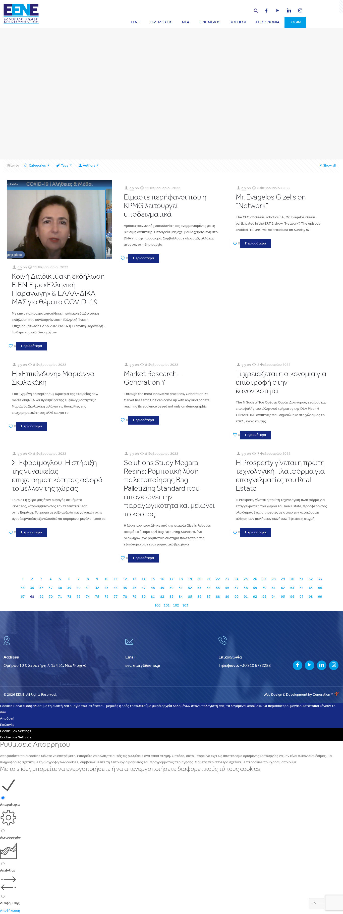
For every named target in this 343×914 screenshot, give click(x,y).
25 (246, 579)
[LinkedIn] (286, 11)
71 (60, 597)
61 (274, 588)
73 (79, 597)
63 (292, 588)
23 (227, 579)
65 (311, 588)
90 (237, 597)
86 (199, 597)
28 (274, 579)
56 (227, 588)
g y (20, 267)
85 (190, 597)
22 (218, 579)
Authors (89, 166)
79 (134, 597)
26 (255, 579)
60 (264, 588)
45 (125, 588)
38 (60, 588)
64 (302, 588)
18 (181, 579)
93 (264, 597)
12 (125, 579)
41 (88, 588)
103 (185, 605)
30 (292, 579)
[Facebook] (263, 11)
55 (218, 588)
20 (199, 579)
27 (264, 579)
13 (134, 579)
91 (246, 597)
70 (51, 597)
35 (32, 588)
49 (162, 588)
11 (116, 579)
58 (246, 588)
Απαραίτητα (10, 805)
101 (167, 605)
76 (106, 597)
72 (69, 597)
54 (209, 588)
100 (157, 605)
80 (144, 597)
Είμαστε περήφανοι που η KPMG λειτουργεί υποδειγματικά (165, 206)
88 (218, 597)
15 (153, 579)
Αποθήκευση (10, 911)
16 (162, 579)
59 (255, 588)
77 (116, 597)
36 (41, 588)
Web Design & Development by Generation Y (299, 695)
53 (199, 588)
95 (283, 597)
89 (227, 597)
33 (320, 579)
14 (144, 579)
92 (255, 597)
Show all (329, 166)
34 (23, 588)
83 (171, 597)
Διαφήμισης (10, 903)
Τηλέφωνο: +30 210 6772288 (244, 666)
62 (283, 588)
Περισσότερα (31, 346)
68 (32, 597)
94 (274, 597)
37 (51, 588)
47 (144, 588)
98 (311, 597)
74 (88, 597)
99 (320, 597)
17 (171, 579)
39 (69, 588)
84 (181, 597)
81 (153, 597)
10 (106, 579)
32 (311, 579)
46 (134, 588)
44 (116, 588)
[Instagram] (297, 11)
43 (106, 588)
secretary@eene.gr (142, 666)
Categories (37, 166)
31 (302, 579)
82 (162, 597)
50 (171, 588)
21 (209, 579)
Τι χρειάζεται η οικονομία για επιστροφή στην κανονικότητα (281, 382)
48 (153, 588)
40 (79, 588)
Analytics (7, 871)
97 (302, 597)
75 (97, 597)
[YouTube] (275, 11)
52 (190, 588)
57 (237, 588)
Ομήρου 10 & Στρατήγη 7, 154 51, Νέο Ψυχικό (45, 666)
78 (125, 597)
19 (190, 579)
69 (41, 597)
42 (97, 588)
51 (181, 588)
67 (23, 597)
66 (320, 588)
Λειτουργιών (10, 838)
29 (283, 579)
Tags (64, 166)
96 (292, 597)
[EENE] (21, 14)
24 (237, 579)
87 (209, 597)
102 (176, 605)
